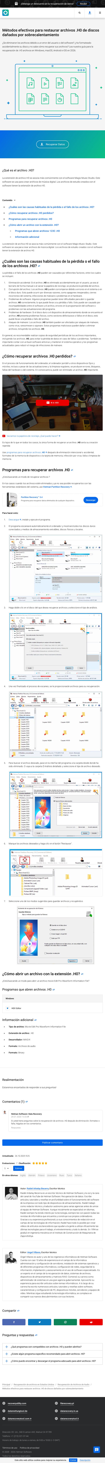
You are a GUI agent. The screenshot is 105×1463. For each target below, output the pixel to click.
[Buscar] (79, 13)
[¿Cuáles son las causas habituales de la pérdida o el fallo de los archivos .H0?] (38, 266)
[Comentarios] (26, 1101)
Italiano (78, 1175)
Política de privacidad (29, 1448)
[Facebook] (13, 1322)
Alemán (31, 1175)
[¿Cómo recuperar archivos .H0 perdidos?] (74, 356)
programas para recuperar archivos (26, 452)
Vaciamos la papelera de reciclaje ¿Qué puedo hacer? (32, 436)
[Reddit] (91, 1322)
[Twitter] (39, 1322)
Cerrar (73, 1460)
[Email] (65, 1322)
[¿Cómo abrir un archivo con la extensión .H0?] (81, 974)
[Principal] (5, 13)
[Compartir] (17, 1310)
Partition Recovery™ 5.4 (32, 497)
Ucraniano (52, 1175)
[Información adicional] (34, 1020)
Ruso (61, 1175)
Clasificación (24, 1163)
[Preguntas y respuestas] (35, 1335)
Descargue (14, 519)
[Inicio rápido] (100, 13)
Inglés (23, 1175)
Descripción (85, 1460)
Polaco (41, 1175)
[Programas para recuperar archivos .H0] (71, 470)
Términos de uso (9, 1448)
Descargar (91, 500)
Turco (69, 1175)
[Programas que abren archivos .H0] (53, 990)
